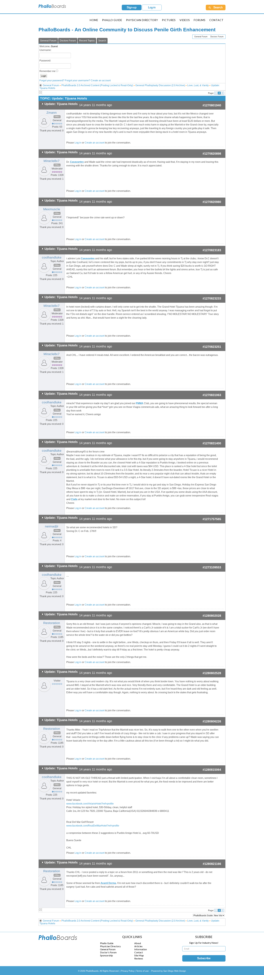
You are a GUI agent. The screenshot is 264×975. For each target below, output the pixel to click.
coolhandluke (51, 257)
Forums (199, 20)
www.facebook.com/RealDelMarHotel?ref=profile (92, 825)
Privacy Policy (128, 971)
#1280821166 (212, 863)
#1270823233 (212, 298)
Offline (57, 117)
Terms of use (142, 971)
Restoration (51, 623)
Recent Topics (87, 40)
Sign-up (132, 7)
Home (94, 20)
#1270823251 (212, 346)
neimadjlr (51, 526)
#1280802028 (212, 615)
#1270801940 (212, 105)
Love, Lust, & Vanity (198, 85)
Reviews (138, 958)
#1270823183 (212, 250)
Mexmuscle (51, 209)
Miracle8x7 (52, 161)
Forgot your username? (77, 80)
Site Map (139, 955)
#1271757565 (212, 519)
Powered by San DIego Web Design (168, 971)
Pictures (169, 20)
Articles (138, 946)
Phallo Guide (106, 943)
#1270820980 (212, 202)
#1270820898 (212, 153)
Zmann (51, 112)
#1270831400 (212, 443)
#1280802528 (212, 673)
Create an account (101, 80)
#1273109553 (212, 567)
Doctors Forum (217, 36)
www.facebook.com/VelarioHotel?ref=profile (90, 803)
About (137, 943)
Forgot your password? (51, 80)
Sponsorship (106, 955)
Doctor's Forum (108, 952)
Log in (78, 142)
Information (140, 949)
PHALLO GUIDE (112, 20)
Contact (216, 20)
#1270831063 (212, 395)
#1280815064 (212, 769)
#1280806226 (212, 721)
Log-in (152, 7)
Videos (185, 20)
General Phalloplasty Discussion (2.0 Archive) (160, 85)
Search (102, 40)
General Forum (200, 36)
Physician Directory (142, 20)
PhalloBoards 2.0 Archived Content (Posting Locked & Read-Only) (97, 85)
